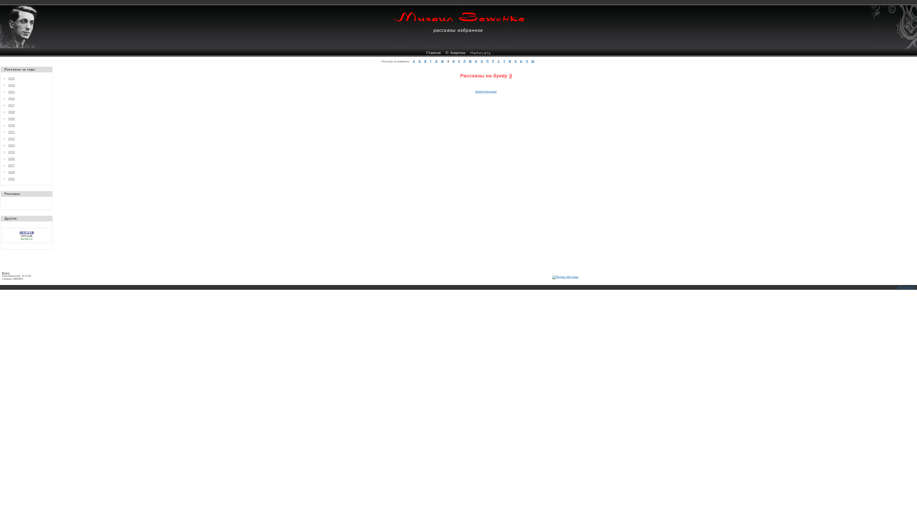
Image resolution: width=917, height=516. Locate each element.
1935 (11, 152)
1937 (11, 165)
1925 (11, 92)
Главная (433, 53)
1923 (11, 78)
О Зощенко (456, 53)
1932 (11, 138)
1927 (11, 105)
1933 (11, 145)
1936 (11, 159)
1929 (11, 118)
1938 (11, 172)
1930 (11, 125)
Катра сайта (906, 287)
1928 (11, 112)
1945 (11, 179)
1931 (11, 132)
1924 (11, 85)
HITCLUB (26, 236)
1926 (11, 98)
